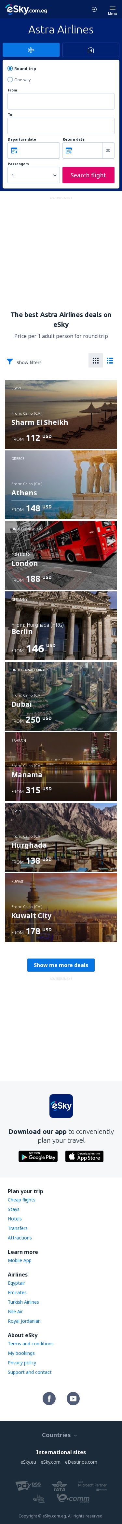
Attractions (20, 1238)
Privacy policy (22, 1362)
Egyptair (16, 1283)
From (12, 90)
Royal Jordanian (24, 1321)
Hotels (15, 1219)
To (10, 115)
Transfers (18, 1228)
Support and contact (30, 1372)
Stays (14, 1209)
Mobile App (20, 1260)
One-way (22, 80)
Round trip (25, 68)
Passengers (18, 164)
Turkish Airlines (23, 1302)
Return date (74, 139)
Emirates (17, 1292)
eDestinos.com (81, 1462)
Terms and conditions (31, 1343)
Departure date (22, 139)
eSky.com (51, 1462)
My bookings (21, 1353)
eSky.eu (28, 1462)
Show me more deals (61, 965)
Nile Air (15, 1311)
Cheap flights (21, 1200)
